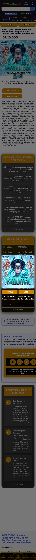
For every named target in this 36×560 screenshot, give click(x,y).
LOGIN (26, 292)
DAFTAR (9, 292)
